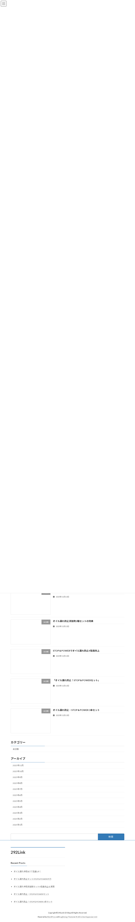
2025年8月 (17, 783)
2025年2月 (17, 819)
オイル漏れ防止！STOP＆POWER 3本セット (33, 901)
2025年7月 (17, 789)
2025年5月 (17, 801)
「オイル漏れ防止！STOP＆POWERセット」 (76, 680)
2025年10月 (18, 771)
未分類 (16, 749)
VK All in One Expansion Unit (86, 917)
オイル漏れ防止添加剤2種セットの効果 (73, 621)
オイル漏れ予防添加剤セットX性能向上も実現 (34, 886)
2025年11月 (18, 765)
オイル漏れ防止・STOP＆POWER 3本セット (76, 709)
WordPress (51, 917)
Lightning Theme (66, 917)
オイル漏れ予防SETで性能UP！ (27, 871)
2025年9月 (17, 777)
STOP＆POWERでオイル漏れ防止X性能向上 (76, 650)
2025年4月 (17, 807)
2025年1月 (17, 825)
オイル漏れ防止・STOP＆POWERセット (31, 894)
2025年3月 (17, 813)
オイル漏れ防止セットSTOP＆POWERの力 (32, 879)
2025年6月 (17, 795)
